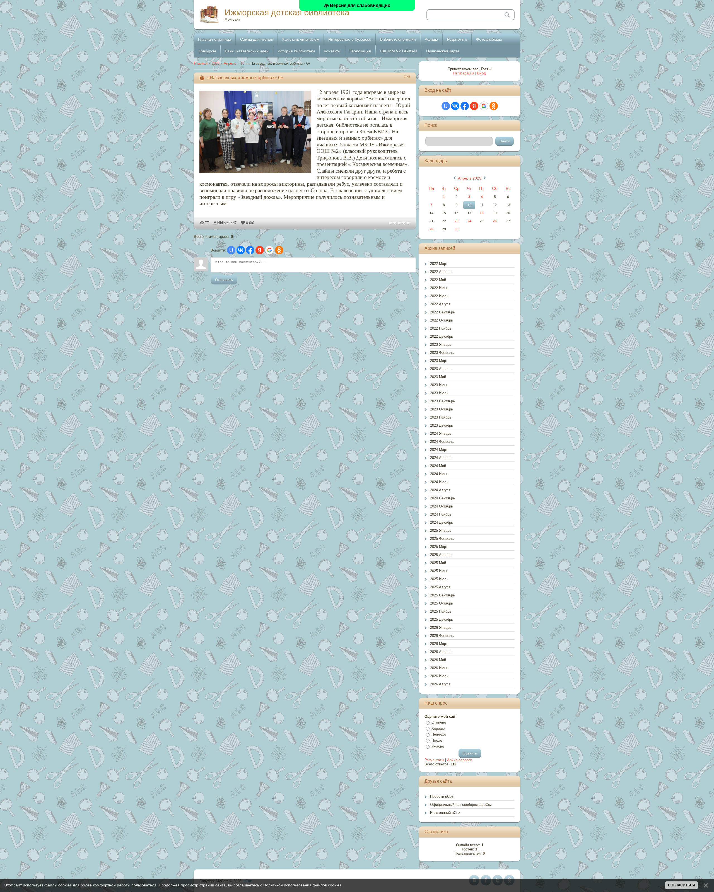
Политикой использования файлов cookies (302, 885)
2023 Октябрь (441, 409)
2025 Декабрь (441, 619)
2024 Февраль (442, 441)
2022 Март (439, 264)
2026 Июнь (439, 668)
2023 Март (439, 361)
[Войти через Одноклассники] (279, 250)
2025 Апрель (441, 555)
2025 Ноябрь (440, 611)
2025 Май (438, 563)
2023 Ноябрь (440, 417)
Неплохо (438, 734)
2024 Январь (440, 433)
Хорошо (438, 728)
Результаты (434, 760)
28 (431, 229)
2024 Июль (439, 482)
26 (495, 221)
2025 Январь (440, 530)
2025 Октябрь (441, 603)
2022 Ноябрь (440, 328)
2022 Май (438, 280)
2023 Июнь (439, 385)
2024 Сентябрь (442, 498)
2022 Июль (439, 296)
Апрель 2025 (469, 178)
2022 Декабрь (441, 336)
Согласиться (681, 885)
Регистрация (463, 73)
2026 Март (439, 644)
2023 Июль (439, 393)
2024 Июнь (439, 474)
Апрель (230, 63)
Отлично (438, 722)
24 (469, 221)
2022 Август (440, 304)
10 (242, 63)
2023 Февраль (442, 352)
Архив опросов (459, 760)
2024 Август (440, 490)
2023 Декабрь (441, 425)
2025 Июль (439, 579)
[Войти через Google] (269, 250)
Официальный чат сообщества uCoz (461, 804)
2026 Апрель (441, 652)
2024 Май (438, 466)
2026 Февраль (442, 636)
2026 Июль (439, 676)
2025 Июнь (439, 571)
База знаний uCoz (445, 813)
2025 (215, 63)
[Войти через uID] (231, 250)
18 (482, 213)
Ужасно (437, 746)
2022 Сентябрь (442, 312)
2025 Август (440, 587)
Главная (201, 63)
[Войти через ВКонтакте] (241, 250)
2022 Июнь (439, 288)
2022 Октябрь (441, 320)
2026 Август (440, 684)
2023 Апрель (441, 369)
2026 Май (438, 660)
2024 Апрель (441, 458)
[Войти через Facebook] (250, 250)
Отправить (224, 280)
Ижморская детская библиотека (287, 12)
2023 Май (438, 377)
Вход (481, 73)
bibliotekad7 (227, 223)
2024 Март (439, 450)
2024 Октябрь (441, 506)
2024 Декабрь (441, 522)
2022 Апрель (441, 272)
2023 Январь (440, 344)
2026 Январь (440, 627)
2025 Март (439, 547)
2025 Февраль (442, 538)
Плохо (436, 740)
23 (457, 221)
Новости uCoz (442, 796)
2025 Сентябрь (442, 595)
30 (457, 229)
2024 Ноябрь (440, 514)
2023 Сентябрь (442, 401)
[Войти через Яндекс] (259, 250)
